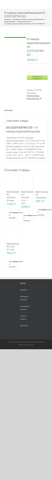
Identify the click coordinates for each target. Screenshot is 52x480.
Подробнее (15, 212)
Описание (8, 110)
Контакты (24, 325)
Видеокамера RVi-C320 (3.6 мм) (13, 246)
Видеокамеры (33, 95)
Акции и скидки (23, 317)
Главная (23, 290)
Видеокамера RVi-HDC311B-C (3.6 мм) (27, 197)
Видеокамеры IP (34, 98)
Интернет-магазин (24, 298)
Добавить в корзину (37, 77)
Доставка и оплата (25, 308)
